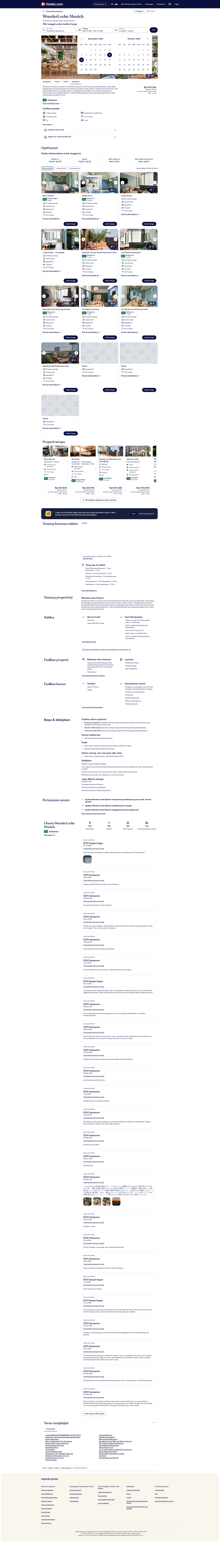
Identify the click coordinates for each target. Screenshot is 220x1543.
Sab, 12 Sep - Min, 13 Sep (92, 31)
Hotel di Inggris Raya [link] (48, 1519)
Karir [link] (156, 1494)
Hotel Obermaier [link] (52, 1439)
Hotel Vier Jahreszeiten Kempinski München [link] (62, 1437)
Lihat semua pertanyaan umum (93, 813)
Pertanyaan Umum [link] (76, 1494)
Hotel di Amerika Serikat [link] (49, 1497)
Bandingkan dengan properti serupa (100, 500)
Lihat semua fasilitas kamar (92, 707)
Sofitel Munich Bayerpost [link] (109, 1445)
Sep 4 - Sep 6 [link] (114, 161)
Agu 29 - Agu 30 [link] (55, 161)
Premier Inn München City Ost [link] (57, 1456)
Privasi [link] (128, 1494)
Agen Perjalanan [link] (103, 1503)
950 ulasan (48, 835)
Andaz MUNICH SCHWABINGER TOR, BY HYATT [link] (63, 1435)
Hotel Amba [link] (50, 1450)
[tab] (50, 1428)
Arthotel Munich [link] (105, 1435)
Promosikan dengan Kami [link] (106, 1499)
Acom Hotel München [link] (53, 1452)
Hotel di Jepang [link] (46, 1501)
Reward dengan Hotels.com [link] (164, 1501)
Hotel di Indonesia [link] (47, 1490)
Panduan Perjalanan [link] (161, 1497)
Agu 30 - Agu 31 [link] (85, 161)
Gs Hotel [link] (102, 1456)
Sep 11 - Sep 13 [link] (144, 161)
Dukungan (149, 4)
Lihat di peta (88, 558)
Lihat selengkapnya (89, 590)
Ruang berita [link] (102, 1496)
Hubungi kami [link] (74, 1497)
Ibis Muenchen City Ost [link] (54, 1458)
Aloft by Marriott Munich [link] (108, 1458)
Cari (153, 30)
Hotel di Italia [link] (45, 1512)
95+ (152, 76)
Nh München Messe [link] (107, 1437)
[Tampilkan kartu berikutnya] (156, 471)
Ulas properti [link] (74, 1501)
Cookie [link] (128, 1497)
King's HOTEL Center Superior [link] (57, 1443)
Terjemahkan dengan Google (93, 849)
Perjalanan (161, 4)
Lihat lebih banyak (89, 642)
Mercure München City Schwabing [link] (58, 1441)
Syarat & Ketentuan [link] (133, 1490)
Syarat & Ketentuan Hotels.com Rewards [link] (137, 1507)
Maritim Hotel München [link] (108, 1439)
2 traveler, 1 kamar (126, 31)
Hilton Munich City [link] (106, 1447)
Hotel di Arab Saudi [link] (47, 1505)
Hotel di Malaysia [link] (47, 1494)
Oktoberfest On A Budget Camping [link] (59, 1454)
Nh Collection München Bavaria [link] (111, 1443)
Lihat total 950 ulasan (51, 103)
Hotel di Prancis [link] (46, 1523)
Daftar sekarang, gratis (146, 513)
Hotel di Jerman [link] (46, 1508)
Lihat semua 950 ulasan (94, 1413)
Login (176, 4)
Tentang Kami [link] (159, 1490)
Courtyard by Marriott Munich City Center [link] (115, 1450)
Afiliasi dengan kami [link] (104, 1492)
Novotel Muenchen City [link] (54, 1445)
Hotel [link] (44, 1468)
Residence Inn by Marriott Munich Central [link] (115, 1441)
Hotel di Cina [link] (45, 1516)
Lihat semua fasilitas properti (93, 676)
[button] (91, 50)
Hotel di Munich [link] (66, 1468)
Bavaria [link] (57, 1468)
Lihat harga (71, 224)
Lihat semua (47, 124)
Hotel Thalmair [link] (51, 1460)
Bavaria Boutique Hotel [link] (108, 1452)
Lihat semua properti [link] (54, 11)
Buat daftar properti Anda (131, 4)
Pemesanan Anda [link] (75, 1490)
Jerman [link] (50, 1468)
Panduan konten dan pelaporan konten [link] (136, 1502)
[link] (151, 11)
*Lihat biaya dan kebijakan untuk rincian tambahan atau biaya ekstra (105, 650)
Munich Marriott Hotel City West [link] (111, 1454)
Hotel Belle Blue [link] (51, 1447)
